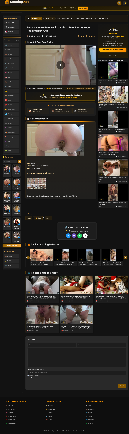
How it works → (113, 55)
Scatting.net (36, 18)
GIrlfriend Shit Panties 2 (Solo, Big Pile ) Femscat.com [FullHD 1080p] (109, 153)
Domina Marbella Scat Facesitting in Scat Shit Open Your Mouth (112, 203)
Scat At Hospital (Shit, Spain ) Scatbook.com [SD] (112, 129)
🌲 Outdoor (89, 423)
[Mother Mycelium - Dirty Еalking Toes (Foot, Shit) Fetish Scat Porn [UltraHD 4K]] (113, 255)
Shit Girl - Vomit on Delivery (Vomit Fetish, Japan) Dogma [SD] (112, 105)
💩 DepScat (8, 256)
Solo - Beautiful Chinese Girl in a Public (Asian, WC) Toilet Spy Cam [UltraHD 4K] (88, 264)
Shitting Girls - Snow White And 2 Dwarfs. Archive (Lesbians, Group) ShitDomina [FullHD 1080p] (111, 297)
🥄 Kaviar (88, 405)
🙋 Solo (38, 218)
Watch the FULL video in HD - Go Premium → (81, 88)
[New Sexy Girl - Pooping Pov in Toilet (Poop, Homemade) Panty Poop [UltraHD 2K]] (65, 255)
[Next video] (125, 257)
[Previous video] (28, 257)
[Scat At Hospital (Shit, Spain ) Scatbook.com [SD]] (113, 119)
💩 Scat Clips (10, 405)
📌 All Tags (49, 419)
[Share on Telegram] (68, 235)
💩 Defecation (90, 409)
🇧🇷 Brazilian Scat (10, 423)
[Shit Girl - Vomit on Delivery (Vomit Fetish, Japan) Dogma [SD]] (113, 94)
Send (122, 386)
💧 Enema (49, 416)
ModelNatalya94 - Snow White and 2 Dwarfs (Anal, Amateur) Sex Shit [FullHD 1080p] (75, 297)
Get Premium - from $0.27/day (113, 49)
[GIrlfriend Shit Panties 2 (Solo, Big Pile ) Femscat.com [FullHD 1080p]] (113, 142)
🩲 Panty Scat (90, 419)
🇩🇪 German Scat (10, 419)
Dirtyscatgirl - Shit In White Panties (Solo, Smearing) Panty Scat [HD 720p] (40, 327)
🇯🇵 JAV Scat (9, 412)
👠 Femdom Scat (11, 416)
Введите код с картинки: (35, 369)
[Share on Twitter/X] (85, 235)
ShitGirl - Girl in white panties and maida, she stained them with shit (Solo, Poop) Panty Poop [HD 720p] (76, 327)
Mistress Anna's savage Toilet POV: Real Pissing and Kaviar (113, 178)
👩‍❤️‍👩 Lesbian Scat (50, 409)
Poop (29, 218)
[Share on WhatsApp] (79, 235)
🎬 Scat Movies (10, 409)
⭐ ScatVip (8, 261)
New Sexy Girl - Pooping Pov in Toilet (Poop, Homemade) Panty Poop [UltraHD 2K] (65, 264)
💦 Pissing (89, 412)
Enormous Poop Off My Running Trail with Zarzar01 (112, 80)
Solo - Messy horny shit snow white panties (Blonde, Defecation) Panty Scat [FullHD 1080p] (42, 297)
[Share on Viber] (74, 235)
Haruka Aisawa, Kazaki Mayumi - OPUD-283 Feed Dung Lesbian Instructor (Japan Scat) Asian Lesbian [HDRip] (41, 265)
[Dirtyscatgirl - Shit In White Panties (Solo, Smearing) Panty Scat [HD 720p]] (42, 314)
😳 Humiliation (50, 405)
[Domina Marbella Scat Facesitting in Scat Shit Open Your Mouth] (113, 192)
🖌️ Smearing (49, 412)
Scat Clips (49, 18)
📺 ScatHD (8, 265)
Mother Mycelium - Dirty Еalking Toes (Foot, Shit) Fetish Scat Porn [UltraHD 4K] (113, 264)
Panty (48, 218)
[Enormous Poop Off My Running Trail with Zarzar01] (113, 70)
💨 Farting (89, 416)
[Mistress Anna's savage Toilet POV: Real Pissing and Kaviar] (113, 167)
